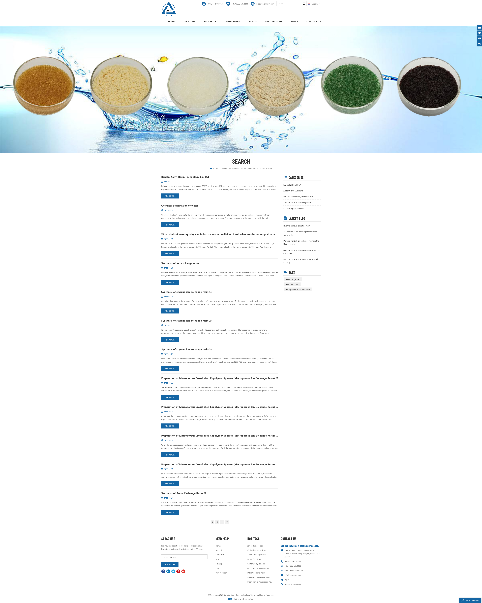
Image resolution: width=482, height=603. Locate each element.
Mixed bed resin (254, 559)
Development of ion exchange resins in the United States (301, 242)
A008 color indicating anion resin (260, 577)
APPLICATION (232, 21)
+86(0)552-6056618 (215, 4)
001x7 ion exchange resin (258, 568)
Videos (252, 21)
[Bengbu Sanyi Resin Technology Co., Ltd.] (168, 8)
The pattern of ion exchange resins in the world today (300, 233)
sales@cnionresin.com (265, 4)
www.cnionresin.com (293, 584)
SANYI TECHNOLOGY (292, 185)
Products (210, 21)
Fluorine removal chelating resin (296, 225)
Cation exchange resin (256, 550)
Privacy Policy (221, 572)
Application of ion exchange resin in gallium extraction (301, 251)
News (294, 21)
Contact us (314, 21)
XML (217, 568)
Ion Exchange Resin (293, 279)
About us (189, 21)
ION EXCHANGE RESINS (293, 190)
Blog (217, 559)
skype (287, 579)
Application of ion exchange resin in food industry (300, 261)
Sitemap (219, 563)
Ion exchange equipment (293, 208)
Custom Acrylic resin (256, 563)
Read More (170, 196)
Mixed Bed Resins (292, 284)
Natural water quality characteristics (298, 196)
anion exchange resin (256, 554)
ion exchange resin (255, 545)
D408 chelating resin (256, 572)
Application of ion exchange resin (297, 202)
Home (171, 21)
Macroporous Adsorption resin (297, 289)
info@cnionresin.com (293, 575)
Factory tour (273, 21)
